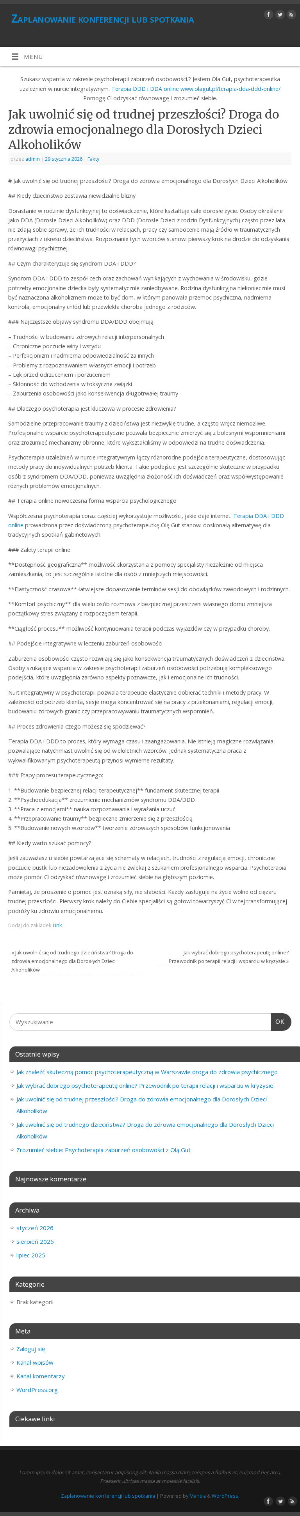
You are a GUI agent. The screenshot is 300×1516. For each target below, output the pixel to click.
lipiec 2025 (30, 1255)
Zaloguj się (30, 1349)
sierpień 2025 (35, 1241)
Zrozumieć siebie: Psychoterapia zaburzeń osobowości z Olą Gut (103, 1150)
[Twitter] (279, 16)
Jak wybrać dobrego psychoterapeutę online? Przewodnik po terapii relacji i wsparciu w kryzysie (144, 1085)
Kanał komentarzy (40, 1376)
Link (57, 925)
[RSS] (290, 16)
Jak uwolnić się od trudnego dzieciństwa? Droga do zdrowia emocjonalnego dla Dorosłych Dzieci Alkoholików (72, 961)
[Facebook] (267, 16)
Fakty (93, 158)
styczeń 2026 (35, 1228)
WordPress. (225, 1495)
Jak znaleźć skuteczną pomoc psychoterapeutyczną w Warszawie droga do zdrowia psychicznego (147, 1072)
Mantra (197, 1495)
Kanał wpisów (35, 1362)
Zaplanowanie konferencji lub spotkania (102, 18)
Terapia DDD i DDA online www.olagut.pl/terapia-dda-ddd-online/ (195, 88)
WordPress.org (37, 1390)
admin (32, 158)
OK (278, 1021)
